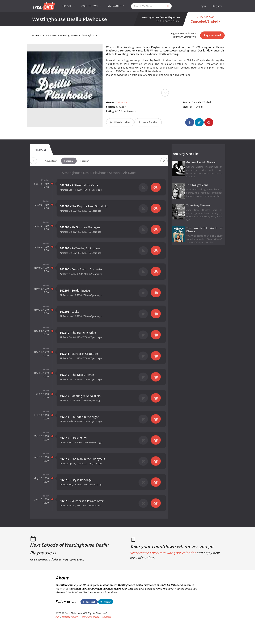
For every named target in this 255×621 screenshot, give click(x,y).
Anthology (122, 102)
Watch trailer (122, 122)
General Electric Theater (201, 162)
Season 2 (68, 160)
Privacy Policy (69, 616)
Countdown (51, 160)
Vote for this (150, 122)
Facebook (90, 601)
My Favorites (116, 6)
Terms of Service (89, 616)
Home (35, 35)
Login (203, 6)
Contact (106, 616)
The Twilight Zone (197, 185)
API (57, 616)
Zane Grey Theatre (198, 205)
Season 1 (85, 160)
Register (217, 6)
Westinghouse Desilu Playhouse (78, 35)
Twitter (107, 601)
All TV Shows (49, 35)
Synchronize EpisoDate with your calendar (163, 553)
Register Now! (212, 35)
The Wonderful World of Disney (204, 229)
